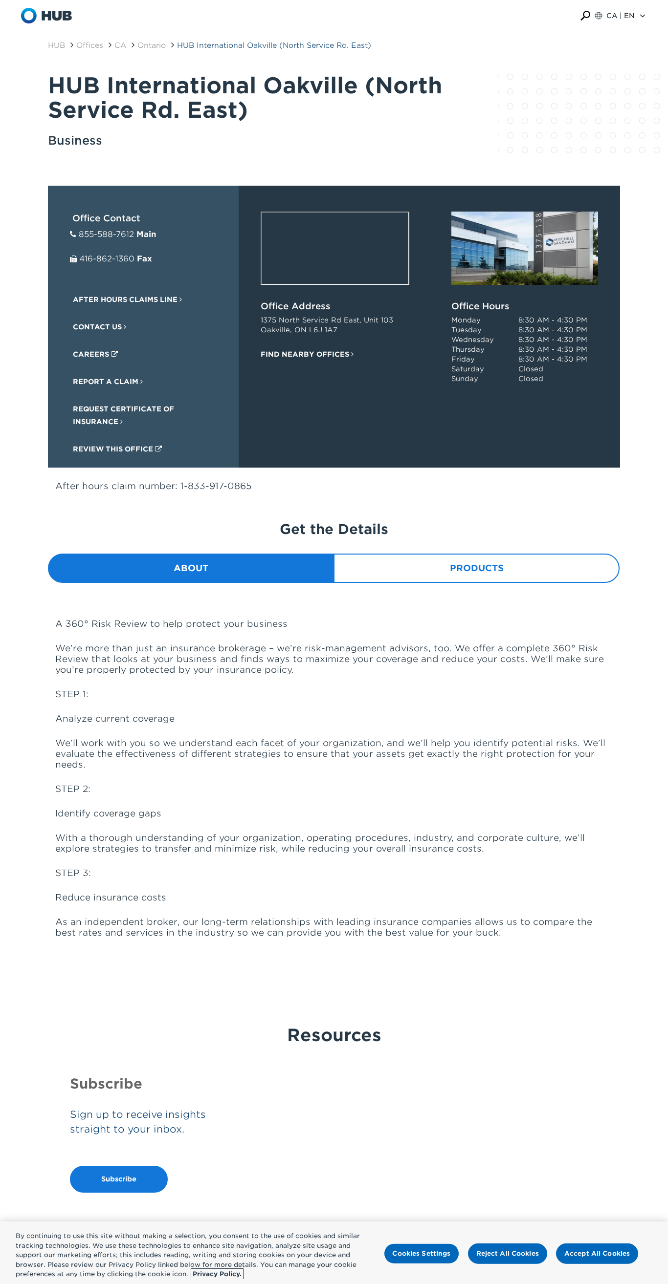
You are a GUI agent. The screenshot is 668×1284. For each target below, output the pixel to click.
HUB (56, 45)
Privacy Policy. (217, 1274)
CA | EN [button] (620, 16)
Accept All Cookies (597, 1253)
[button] (585, 16)
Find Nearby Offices (306, 354)
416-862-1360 (106, 258)
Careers (92, 354)
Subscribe (118, 1179)
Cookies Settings (421, 1253)
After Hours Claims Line (126, 299)
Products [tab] (477, 568)
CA (120, 45)
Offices (89, 45)
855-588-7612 (106, 234)
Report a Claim (106, 381)
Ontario (151, 45)
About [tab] (191, 568)
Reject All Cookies (507, 1253)
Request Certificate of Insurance (123, 415)
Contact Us (98, 327)
